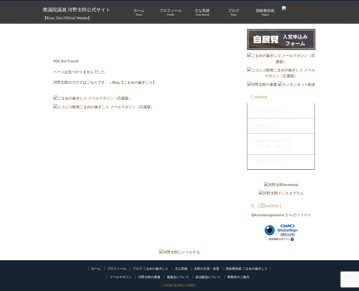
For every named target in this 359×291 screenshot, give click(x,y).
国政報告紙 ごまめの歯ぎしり (247, 268)
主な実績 (181, 268)
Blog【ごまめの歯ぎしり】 (134, 82)
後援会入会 (264, 126)
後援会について (178, 277)
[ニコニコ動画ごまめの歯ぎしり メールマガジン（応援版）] (103, 107)
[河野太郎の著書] (262, 84)
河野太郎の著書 (149, 277)
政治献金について (270, 110)
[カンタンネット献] (296, 84)
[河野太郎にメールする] (179, 252)
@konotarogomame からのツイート (281, 215)
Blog (233, 12)
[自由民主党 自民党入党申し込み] (281, 51)
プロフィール (116, 268)
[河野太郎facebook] (281, 185)
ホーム (96, 268)
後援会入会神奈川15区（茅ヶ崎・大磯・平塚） (275, 144)
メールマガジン (121, 277)
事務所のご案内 (268, 162)
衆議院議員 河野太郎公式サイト (76, 9)
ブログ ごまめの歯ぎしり (150, 268)
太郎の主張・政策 (206, 268)
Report (265, 12)
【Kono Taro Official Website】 (67, 18)
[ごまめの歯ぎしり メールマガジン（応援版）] (92, 98)
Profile (171, 12)
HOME (49, 31)
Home (139, 12)
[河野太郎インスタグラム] (281, 193)
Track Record (202, 12)
